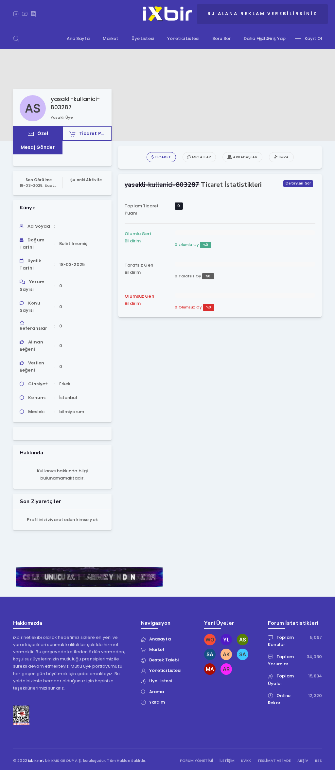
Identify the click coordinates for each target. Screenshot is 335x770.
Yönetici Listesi (183, 38)
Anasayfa (160, 639)
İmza (283, 157)
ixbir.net (36, 760)
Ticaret (162, 157)
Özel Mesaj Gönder (38, 140)
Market (110, 38)
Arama (156, 692)
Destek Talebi (164, 660)
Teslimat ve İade (274, 760)
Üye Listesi (143, 38)
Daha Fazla (256, 38)
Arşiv (303, 760)
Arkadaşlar (244, 157)
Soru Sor (221, 38)
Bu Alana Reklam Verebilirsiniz (262, 13)
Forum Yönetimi (196, 760)
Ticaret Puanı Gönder (95, 133)
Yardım (157, 702)
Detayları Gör (298, 183)
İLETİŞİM (227, 760)
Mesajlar (201, 157)
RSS (318, 760)
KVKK (246, 760)
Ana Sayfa (78, 38)
